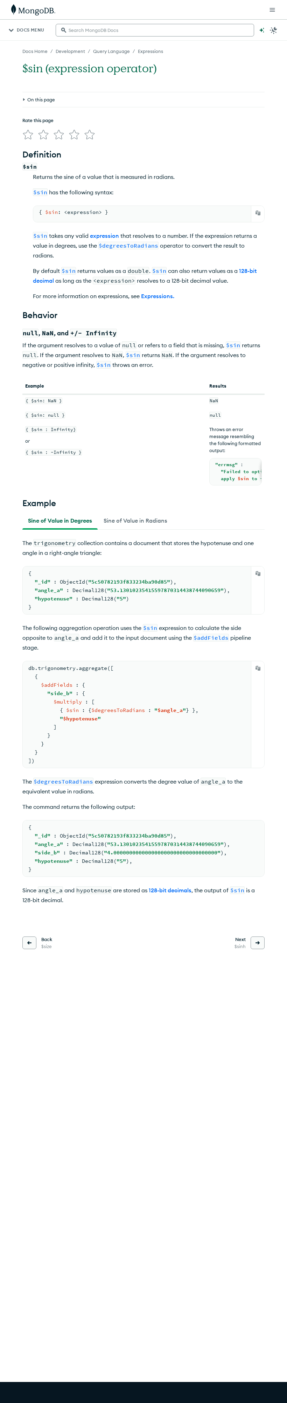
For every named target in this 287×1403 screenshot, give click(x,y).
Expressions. (157, 296)
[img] (28, 134)
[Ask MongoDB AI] (262, 30)
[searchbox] (155, 30)
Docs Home (35, 51)
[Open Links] (272, 10)
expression (104, 235)
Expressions (150, 51)
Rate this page (38, 120)
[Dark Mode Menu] (274, 30)
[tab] (60, 520)
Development (70, 51)
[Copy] (258, 213)
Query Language (111, 51)
